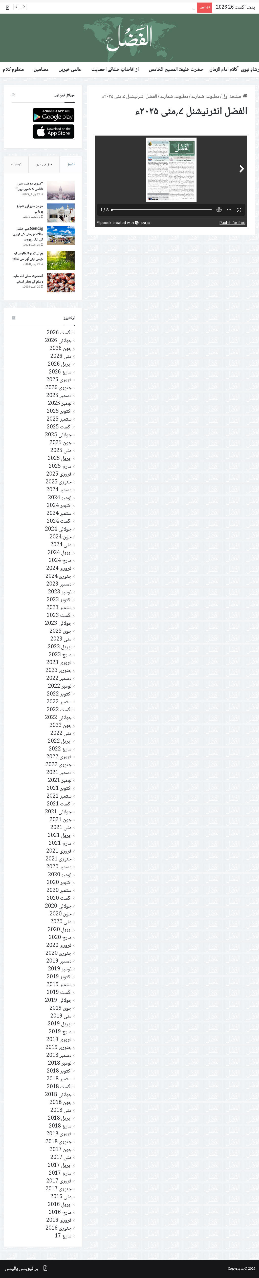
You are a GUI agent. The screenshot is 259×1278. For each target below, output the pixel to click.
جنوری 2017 (59, 1189)
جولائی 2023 (58, 623)
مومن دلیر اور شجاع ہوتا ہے (30, 209)
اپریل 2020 (60, 930)
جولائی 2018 (58, 1095)
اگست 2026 (59, 333)
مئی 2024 (61, 545)
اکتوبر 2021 (59, 788)
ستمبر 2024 (59, 513)
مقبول (71, 164)
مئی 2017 (61, 1157)
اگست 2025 (59, 427)
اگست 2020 (59, 898)
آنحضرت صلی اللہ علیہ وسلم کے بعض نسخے (28, 279)
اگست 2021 (59, 804)
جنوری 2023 (59, 670)
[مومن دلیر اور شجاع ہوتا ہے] (61, 212)
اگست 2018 (59, 1087)
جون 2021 (61, 820)
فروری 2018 (59, 1134)
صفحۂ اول (232, 96)
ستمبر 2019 (59, 985)
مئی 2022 (61, 733)
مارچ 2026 (60, 372)
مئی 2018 (61, 1110)
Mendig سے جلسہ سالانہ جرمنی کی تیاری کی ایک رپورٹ (28, 234)
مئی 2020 (61, 922)
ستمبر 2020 (59, 890)
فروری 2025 (59, 474)
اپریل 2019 (60, 1024)
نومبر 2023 (60, 592)
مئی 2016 (61, 1197)
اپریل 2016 (60, 1205)
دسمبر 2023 (59, 584)
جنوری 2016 (59, 1228)
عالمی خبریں (70, 69)
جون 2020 (61, 914)
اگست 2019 (59, 992)
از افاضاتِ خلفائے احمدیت (115, 69)
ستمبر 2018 (59, 1079)
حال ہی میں (44, 164)
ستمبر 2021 (59, 796)
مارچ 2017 (60, 1173)
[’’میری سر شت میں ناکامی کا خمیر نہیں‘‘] (61, 190)
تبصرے (16, 164)
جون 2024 (61, 537)
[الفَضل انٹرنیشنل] (129, 38)
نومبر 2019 (60, 969)
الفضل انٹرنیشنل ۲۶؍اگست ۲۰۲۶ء (164, 7)
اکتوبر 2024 (59, 506)
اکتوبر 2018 (59, 1071)
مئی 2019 (61, 1016)
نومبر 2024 (60, 498)
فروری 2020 (59, 945)
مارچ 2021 (60, 843)
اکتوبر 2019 (59, 977)
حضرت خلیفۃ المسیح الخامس (176, 69)
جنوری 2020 (59, 953)
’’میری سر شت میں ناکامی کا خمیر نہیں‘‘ (29, 186)
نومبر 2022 (60, 686)
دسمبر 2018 (59, 1055)
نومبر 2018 (60, 1063)
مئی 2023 (61, 639)
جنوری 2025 (59, 482)
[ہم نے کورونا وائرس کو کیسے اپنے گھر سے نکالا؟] (61, 260)
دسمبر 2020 (59, 867)
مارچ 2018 (60, 1126)
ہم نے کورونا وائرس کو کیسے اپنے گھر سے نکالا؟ (27, 256)
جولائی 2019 (58, 1000)
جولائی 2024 (58, 529)
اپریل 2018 (60, 1118)
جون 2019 (61, 1008)
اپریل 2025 (60, 458)
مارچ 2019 (60, 1032)
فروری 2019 (59, 1040)
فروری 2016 (59, 1220)
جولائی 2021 (58, 812)
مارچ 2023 (60, 655)
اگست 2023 (59, 615)
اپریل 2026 (60, 364)
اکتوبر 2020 (59, 883)
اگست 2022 (59, 710)
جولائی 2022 (58, 718)
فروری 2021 (59, 851)
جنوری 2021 (59, 859)
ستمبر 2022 (59, 702)
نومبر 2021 (60, 780)
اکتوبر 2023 (59, 600)
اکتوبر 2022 (59, 694)
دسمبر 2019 (59, 961)
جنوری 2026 (59, 388)
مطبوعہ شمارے (205, 96)
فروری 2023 (59, 663)
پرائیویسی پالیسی (21, 1269)
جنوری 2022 (59, 765)
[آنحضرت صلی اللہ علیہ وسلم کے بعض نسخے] (61, 282)
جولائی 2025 (58, 435)
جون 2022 (61, 725)
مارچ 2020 (60, 938)
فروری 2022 (59, 757)
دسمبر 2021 (59, 773)
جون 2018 (61, 1102)
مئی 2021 (61, 828)
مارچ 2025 (60, 466)
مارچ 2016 (60, 1212)
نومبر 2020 (60, 875)
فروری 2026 (59, 380)
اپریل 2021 (60, 835)
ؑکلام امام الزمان (223, 69)
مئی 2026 (61, 356)
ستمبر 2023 (59, 608)
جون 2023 (61, 631)
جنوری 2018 (59, 1142)
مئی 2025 (61, 451)
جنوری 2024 (59, 576)
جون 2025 (61, 443)
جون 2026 (61, 348)
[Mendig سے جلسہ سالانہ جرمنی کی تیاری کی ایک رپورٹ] (61, 235)
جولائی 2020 (58, 906)
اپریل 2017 (60, 1165)
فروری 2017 (59, 1181)
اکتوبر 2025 (59, 411)
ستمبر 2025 (59, 419)
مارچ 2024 (60, 560)
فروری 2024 (59, 568)
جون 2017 (61, 1150)
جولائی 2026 (58, 341)
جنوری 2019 (59, 1047)
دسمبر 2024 (59, 490)
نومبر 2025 (60, 403)
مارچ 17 (63, 1236)
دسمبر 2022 (59, 678)
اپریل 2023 (60, 647)
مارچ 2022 (60, 749)
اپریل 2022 (60, 741)
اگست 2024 (59, 521)
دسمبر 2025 (59, 396)
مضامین (41, 69)
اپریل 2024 (60, 553)
